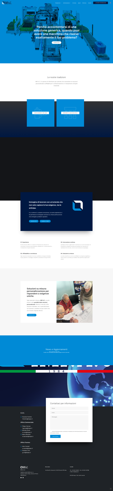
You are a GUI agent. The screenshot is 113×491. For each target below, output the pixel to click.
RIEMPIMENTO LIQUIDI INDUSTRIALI (70, 112)
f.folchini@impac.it (27, 419)
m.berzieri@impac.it (27, 436)
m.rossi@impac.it (27, 432)
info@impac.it (76, 471)
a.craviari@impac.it (27, 448)
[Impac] (7, 3)
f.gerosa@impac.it (27, 428)
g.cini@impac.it (26, 452)
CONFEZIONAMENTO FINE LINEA (40, 112)
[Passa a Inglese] (110, 3)
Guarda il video (45, 221)
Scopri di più (56, 42)
